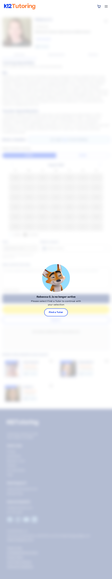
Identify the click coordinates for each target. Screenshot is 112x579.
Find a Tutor (56, 312)
